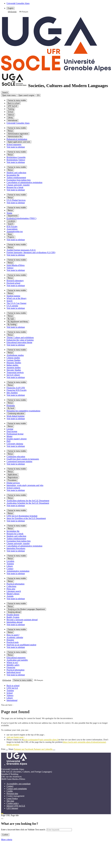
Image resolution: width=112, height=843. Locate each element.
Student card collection (16, 172)
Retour (10, 131)
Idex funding (12, 392)
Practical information (15, 584)
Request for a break (15, 187)
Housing (10, 640)
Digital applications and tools (19, 142)
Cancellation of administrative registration (24, 182)
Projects (11, 237)
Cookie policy (13, 803)
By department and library (18, 322)
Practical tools (13, 642)
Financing (11, 667)
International (12, 120)
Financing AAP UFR (16, 388)
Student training (13, 296)
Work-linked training (15, 416)
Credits (10, 791)
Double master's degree (17, 439)
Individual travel (14, 672)
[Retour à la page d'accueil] (56, 69)
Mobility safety (13, 665)
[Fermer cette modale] (2, 818)
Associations (12, 229)
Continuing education (16, 413)
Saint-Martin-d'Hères (16, 265)
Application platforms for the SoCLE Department (28, 500)
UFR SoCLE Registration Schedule (22, 516)
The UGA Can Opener (16, 303)
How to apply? (13, 635)
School (10, 112)
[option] (24, 11)
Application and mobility (17, 660)
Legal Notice (12, 798)
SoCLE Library (13, 375)
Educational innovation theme (19, 342)
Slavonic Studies (14, 370)
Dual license (12, 431)
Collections (11, 586)
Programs (11, 405)
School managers (14, 144)
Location (10, 561)
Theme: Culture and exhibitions (20, 337)
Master (9, 436)
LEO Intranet (12, 808)
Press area (11, 589)
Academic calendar (15, 637)
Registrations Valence (16, 160)
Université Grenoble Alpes (18, 123)
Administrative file (15, 137)
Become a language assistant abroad (22, 619)
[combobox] (12, 11)
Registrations (13, 477)
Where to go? (12, 662)
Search (10, 224)
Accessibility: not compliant (18, 784)
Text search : (41, 829)
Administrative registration (18, 134)
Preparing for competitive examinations (23, 411)
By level (11, 408)
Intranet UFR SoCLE (16, 806)
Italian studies (12, 365)
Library (10, 118)
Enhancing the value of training (20, 340)
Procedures (12, 480)
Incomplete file (13, 175)
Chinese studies (13, 358)
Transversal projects (15, 372)
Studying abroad (14, 612)
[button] (26, 95)
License (10, 429)
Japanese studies (14, 367)
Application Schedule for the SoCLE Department (28, 503)
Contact (10, 568)
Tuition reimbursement (16, 177)
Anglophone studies (15, 355)
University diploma (15, 444)
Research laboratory (15, 280)
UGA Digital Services (16, 200)
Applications (12, 475)
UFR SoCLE (12, 106)
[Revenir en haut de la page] (2, 813)
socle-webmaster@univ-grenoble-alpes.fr (41, 739)
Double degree (13, 615)
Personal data (12, 793)
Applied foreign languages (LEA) (21, 250)
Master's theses (13, 594)
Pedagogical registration (17, 139)
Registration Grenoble (16, 157)
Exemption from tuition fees (19, 180)
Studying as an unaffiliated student (21, 645)
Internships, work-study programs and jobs (25, 485)
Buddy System (13, 617)
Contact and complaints (17, 788)
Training (11, 109)
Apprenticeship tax (15, 231)
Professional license (15, 434)
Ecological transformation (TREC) (21, 218)
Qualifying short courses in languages (23, 459)
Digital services (13, 483)
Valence (11, 115)
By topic (11, 319)
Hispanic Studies (14, 362)
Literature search (14, 591)
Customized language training (19, 461)
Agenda (10, 596)
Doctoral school (13, 283)
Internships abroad (14, 622)
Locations (11, 221)
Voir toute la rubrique (16, 147)
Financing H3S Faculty (17, 390)
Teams (9, 213)
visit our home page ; (16, 737)
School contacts (13, 488)
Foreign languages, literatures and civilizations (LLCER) (31, 252)
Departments (13, 216)
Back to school (14, 103)
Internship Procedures (16, 548)
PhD (9, 441)
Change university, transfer (18, 185)
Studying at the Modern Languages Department (26, 609)
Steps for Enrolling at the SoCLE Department (26, 518)
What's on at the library (16, 298)
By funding (12, 324)
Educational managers (16, 657)
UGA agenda (12, 306)
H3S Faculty (12, 226)
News (10, 234)
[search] (59, 829)
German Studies (13, 360)
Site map (10, 801)
